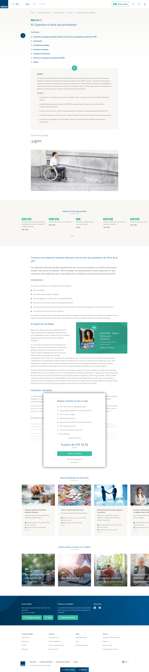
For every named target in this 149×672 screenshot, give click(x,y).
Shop (34, 4)
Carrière (24, 645)
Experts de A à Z (53, 649)
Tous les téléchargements (56, 645)
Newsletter (25, 649)
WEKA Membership (81, 637)
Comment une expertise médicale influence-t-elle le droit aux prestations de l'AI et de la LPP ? (65, 37)
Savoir (27, 4)
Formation (42, 4)
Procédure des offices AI (42, 54)
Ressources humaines (44, 12)
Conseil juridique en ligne (110, 649)
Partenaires (25, 641)
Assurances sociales (59, 12)
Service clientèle (107, 645)
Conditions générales (46, 662)
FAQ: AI (36, 62)
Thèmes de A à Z (54, 637)
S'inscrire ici (74, 462)
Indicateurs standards (41, 49)
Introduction (38, 41)
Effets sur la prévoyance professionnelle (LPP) (49, 58)
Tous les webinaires (54, 641)
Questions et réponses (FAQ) (111, 637)
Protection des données (63, 662)
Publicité (105, 641)
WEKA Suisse (25, 637)
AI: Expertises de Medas (41, 45)
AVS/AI (70, 12)
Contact (75, 662)
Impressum (33, 662)
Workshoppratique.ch (82, 645)
